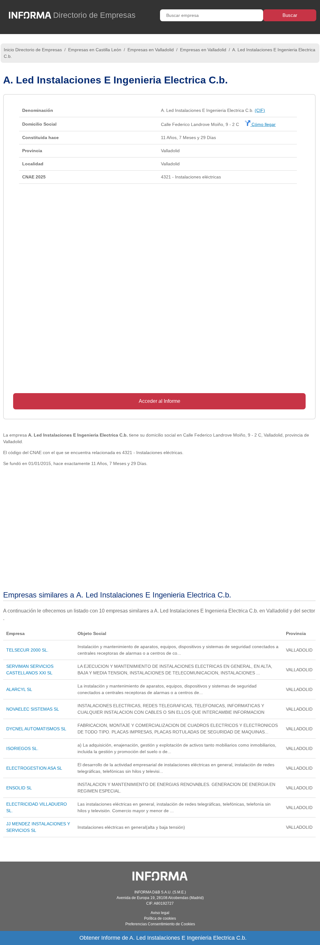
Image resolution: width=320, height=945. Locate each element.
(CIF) (260, 110)
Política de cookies (160, 918)
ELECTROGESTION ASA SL (34, 768)
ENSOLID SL (19, 787)
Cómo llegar (263, 124)
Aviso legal (160, 913)
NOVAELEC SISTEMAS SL (32, 709)
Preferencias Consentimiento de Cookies (160, 924)
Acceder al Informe (159, 401)
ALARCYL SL (19, 689)
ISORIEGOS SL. (22, 748)
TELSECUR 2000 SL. (27, 650)
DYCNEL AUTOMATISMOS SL (36, 728)
